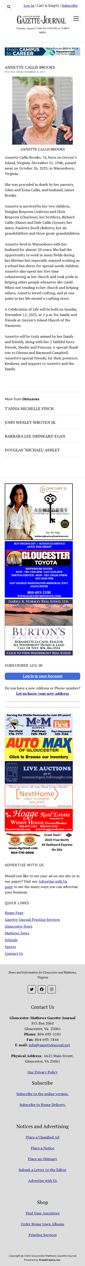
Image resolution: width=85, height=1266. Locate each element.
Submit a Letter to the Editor (42, 1169)
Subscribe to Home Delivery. (42, 1104)
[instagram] (52, 989)
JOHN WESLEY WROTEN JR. (30, 422)
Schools (11, 939)
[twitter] (32, 989)
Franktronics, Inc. (50, 1259)
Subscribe (70, 5)
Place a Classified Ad (42, 1137)
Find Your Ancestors (42, 1213)
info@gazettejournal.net (49, 1044)
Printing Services (43, 1234)
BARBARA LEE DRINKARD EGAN (35, 436)
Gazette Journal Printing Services (32, 919)
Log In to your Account (42, 676)
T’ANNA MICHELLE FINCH (29, 408)
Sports (10, 946)
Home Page (14, 912)
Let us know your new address (42, 693)
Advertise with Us (42, 1180)
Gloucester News (18, 926)
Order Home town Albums (42, 1223)
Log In (29, 5)
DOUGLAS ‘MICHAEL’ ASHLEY (32, 450)
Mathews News (17, 933)
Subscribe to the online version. (42, 1093)
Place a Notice (42, 1148)
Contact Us (14, 953)
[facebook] (42, 989)
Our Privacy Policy (42, 1072)
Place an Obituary (42, 1158)
